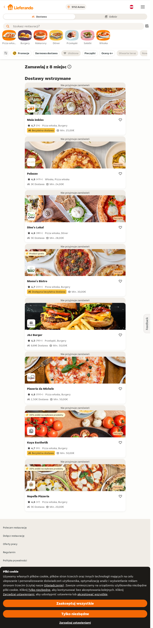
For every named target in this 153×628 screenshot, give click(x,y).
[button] (18, 7)
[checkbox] (9, 37)
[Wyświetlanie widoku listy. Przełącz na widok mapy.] (147, 26)
